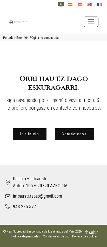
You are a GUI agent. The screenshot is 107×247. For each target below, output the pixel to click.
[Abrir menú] (91, 22)
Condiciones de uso (56, 236)
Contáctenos (74, 134)
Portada (8, 38)
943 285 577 (24, 206)
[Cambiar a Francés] (100, 5)
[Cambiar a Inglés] (90, 5)
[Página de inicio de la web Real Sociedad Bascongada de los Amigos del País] (18, 21)
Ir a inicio (29, 134)
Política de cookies (85, 236)
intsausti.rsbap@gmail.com (37, 196)
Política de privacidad (25, 236)
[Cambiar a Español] (80, 5)
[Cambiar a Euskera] (70, 5)
